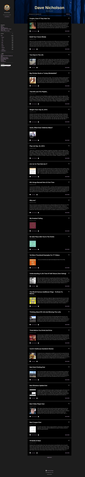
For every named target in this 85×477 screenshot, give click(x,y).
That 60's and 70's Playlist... (39, 91)
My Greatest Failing (36, 218)
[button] (68, 18)
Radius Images (51, 472)
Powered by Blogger (50, 470)
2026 (2, 35)
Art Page (2, 60)
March (3, 45)
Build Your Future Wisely (38, 37)
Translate (8, 66)
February (3, 47)
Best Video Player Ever (37, 404)
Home (2, 26)
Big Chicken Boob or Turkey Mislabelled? (43, 73)
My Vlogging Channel (4, 57)
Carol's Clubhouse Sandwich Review (42, 349)
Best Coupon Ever (35, 422)
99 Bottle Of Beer (35, 441)
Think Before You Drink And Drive (41, 330)
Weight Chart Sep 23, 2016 (38, 109)
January (3, 49)
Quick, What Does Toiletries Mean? (41, 127)
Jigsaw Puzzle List (4, 28)
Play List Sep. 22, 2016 (37, 146)
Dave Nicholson (49, 7)
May (2, 42)
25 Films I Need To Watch (5, 30)
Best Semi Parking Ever (37, 367)
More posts (49, 457)
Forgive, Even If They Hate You (40, 18)
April (2, 44)
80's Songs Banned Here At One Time (42, 182)
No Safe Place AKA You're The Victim (42, 237)
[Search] (70, 2)
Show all (68, 14)
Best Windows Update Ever (38, 385)
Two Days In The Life (36, 55)
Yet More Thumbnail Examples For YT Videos (45, 255)
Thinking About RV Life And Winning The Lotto (45, 312)
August (3, 37)
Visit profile (7, 16)
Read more (67, 31)
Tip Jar (2, 54)
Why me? (33, 200)
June (2, 40)
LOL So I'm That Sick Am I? (38, 164)
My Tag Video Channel (4, 58)
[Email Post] (38, 31)
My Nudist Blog (3, 59)
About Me (2, 27)
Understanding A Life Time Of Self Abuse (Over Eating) (48, 273)
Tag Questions (3, 61)
